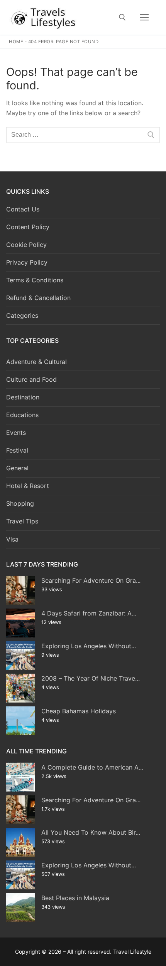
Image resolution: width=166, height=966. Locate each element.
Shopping (20, 503)
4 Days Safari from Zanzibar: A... (88, 613)
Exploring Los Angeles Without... (88, 646)
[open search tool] (122, 17)
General (17, 468)
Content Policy (27, 227)
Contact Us (22, 209)
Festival (17, 450)
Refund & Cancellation (38, 298)
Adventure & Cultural (36, 362)
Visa (12, 539)
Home (16, 41)
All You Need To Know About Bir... (90, 832)
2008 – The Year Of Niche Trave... (90, 678)
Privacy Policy (26, 262)
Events (16, 432)
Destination (22, 397)
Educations (22, 415)
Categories (22, 315)
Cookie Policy (26, 244)
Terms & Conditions (34, 280)
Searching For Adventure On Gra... (91, 580)
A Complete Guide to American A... (92, 767)
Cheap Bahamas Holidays (78, 711)
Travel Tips (22, 521)
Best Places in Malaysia (75, 898)
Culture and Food (31, 379)
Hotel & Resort (27, 486)
